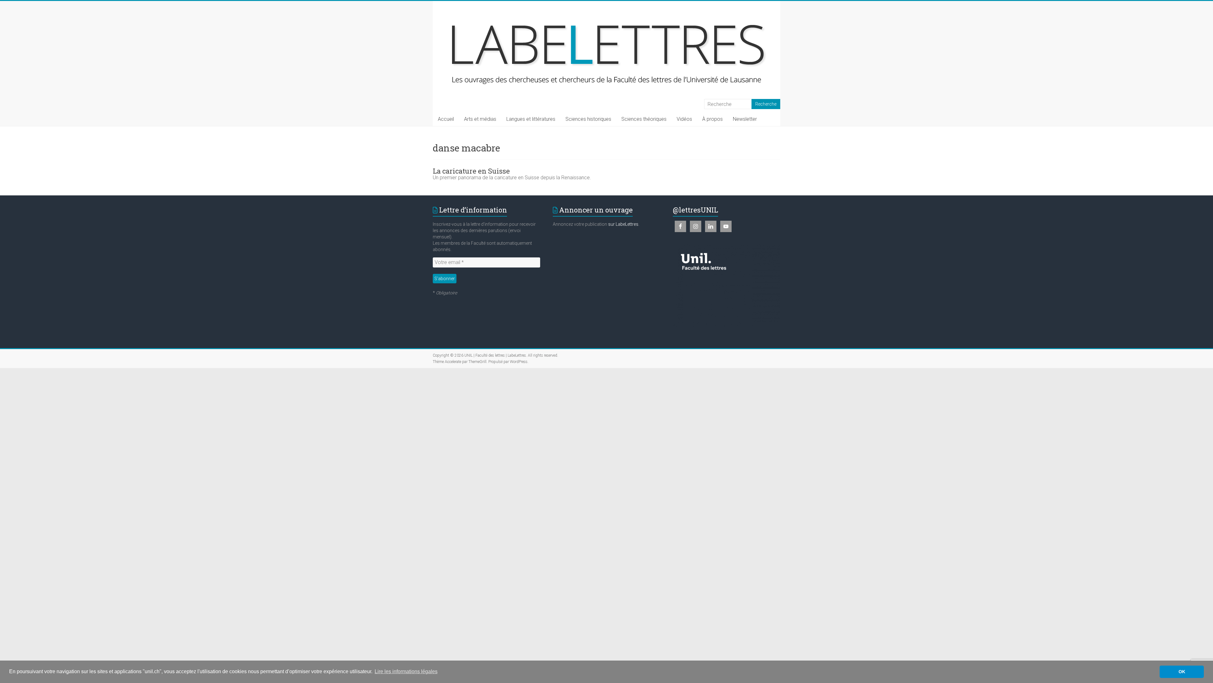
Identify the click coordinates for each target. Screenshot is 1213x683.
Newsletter (745, 119)
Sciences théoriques (644, 119)
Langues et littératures (530, 119)
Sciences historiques (588, 119)
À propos (712, 119)
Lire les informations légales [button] (406, 671)
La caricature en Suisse (471, 170)
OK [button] (1182, 671)
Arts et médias (480, 119)
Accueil (446, 119)
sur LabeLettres (623, 224)
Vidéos (684, 119)
